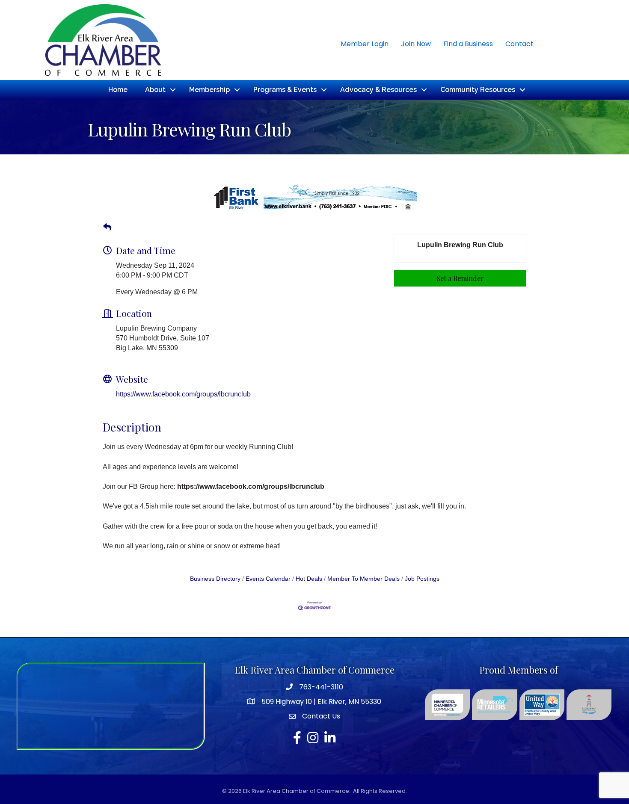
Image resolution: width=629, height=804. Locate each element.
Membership (209, 90)
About (155, 90)
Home (118, 90)
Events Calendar (268, 579)
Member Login (365, 44)
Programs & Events (285, 90)
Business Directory (215, 579)
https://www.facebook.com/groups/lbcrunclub (183, 394)
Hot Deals (309, 579)
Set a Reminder (460, 278)
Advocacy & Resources (378, 90)
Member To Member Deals (363, 579)
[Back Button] (107, 228)
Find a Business (468, 44)
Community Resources (477, 90)
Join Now (416, 44)
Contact (519, 44)
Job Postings (422, 579)
